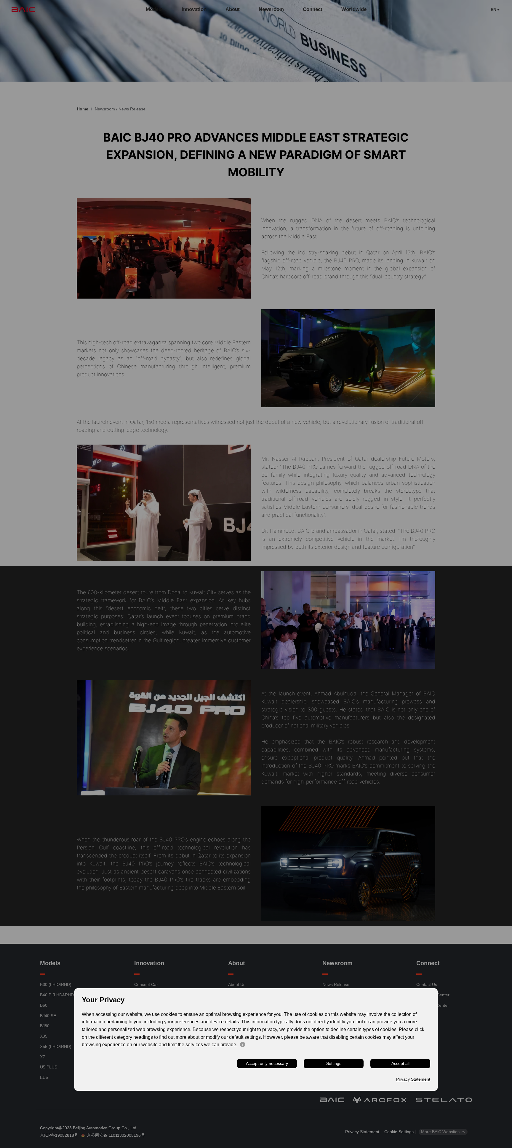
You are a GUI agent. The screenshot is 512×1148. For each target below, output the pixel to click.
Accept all (400, 1063)
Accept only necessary (267, 1063)
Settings (333, 1063)
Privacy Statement (413, 1079)
